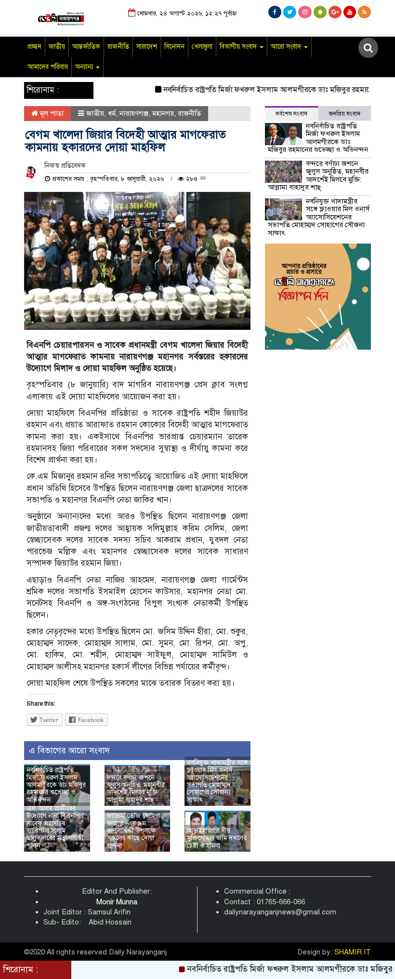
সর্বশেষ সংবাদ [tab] (291, 113)
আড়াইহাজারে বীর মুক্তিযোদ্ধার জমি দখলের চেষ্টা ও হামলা (217, 838)
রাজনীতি (118, 46)
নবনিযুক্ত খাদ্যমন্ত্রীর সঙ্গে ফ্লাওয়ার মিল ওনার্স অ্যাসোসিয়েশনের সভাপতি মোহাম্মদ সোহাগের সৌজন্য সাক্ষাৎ (217, 781)
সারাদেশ (146, 46)
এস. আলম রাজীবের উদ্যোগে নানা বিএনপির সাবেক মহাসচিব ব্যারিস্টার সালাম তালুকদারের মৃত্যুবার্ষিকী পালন (55, 827)
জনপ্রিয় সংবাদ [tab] (344, 113)
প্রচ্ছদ (34, 46)
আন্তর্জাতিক (86, 46)
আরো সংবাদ (287, 46)
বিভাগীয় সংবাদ (239, 46)
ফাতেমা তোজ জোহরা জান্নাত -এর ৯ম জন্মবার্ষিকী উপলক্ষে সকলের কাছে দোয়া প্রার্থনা (133, 831)
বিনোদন (174, 46)
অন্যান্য (85, 67)
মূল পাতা (51, 113)
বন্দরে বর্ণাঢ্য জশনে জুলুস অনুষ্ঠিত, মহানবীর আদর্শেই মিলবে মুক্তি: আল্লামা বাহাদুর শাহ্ (136, 789)
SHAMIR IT (352, 952)
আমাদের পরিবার (47, 67)
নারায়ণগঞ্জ (133, 113)
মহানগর (163, 113)
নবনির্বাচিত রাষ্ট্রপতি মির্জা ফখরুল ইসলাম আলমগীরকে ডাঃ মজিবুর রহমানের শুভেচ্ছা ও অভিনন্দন (56, 785)
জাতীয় (57, 46)
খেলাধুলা (202, 46)
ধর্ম (112, 113)
